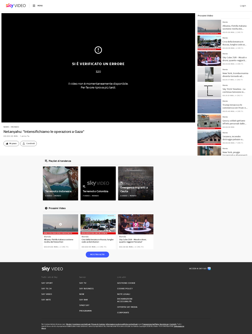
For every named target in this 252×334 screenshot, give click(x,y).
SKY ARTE (46, 300)
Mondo (15, 127)
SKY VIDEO (46, 294)
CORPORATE (123, 312)
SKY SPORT (47, 283)
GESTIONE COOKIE (126, 283)
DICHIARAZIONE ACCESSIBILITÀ (125, 300)
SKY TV (82, 283)
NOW (81, 294)
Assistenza (164, 324)
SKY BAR (83, 300)
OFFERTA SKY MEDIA (127, 307)
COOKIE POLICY (125, 288)
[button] (11, 143)
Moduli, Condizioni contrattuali (78, 324)
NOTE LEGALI (123, 294)
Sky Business (86, 288)
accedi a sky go (197, 268)
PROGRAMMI (85, 311)
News (6, 127)
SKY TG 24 (46, 288)
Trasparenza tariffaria (150, 324)
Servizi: (82, 277)
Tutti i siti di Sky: (49, 277)
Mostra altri (97, 254)
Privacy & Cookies (98, 324)
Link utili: (121, 277)
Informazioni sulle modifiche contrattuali (122, 324)
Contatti (173, 324)
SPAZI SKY (84, 305)
